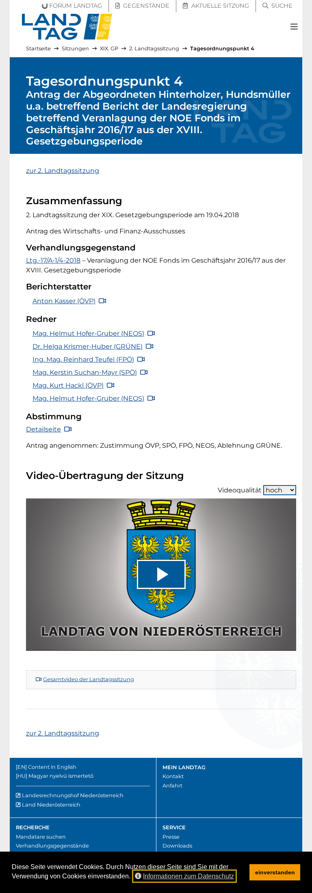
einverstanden (275, 872)
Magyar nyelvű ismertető (60, 776)
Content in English (52, 767)
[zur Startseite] (67, 27)
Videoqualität (240, 490)
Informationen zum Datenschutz (188, 876)
